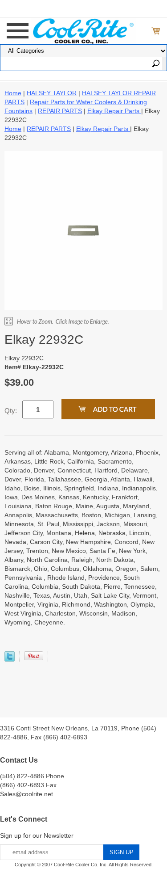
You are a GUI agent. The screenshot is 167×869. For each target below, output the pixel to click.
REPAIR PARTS (60, 110)
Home (12, 93)
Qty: (10, 410)
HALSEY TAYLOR (52, 93)
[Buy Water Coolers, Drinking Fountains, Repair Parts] (83, 30)
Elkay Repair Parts (114, 110)
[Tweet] (9, 659)
